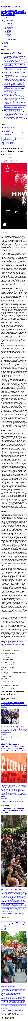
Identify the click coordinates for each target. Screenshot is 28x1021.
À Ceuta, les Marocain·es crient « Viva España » (15, 76)
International (9, 23)
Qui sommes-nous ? (8, 20)
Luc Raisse (5, 160)
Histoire (8, 35)
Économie (9, 32)
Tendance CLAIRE (10, 6)
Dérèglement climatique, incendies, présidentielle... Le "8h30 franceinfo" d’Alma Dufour (14, 102)
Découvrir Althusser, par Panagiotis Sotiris (14, 63)
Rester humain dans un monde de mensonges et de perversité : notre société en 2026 (15, 82)
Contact (5, 46)
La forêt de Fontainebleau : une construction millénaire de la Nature (14, 61)
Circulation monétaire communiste (12, 95)
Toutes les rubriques (11, 38)
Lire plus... (3, 121)
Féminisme (9, 28)
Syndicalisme (10, 27)
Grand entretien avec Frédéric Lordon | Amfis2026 (15, 67)
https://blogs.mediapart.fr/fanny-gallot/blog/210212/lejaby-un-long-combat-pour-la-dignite (13, 644)
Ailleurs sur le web (5, 18)
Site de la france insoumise (10, 128)
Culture (8, 36)
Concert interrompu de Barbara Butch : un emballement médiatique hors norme (13, 111)
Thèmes (5, 21)
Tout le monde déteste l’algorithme (12, 88)
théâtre (10, 157)
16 (1, 681)
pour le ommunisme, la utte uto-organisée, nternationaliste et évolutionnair (13, 13)
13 (1, 672)
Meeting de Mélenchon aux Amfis (12, 58)
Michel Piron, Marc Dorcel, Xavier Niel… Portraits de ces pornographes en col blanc (14, 117)
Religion (9, 31)
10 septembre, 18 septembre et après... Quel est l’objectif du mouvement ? (12, 810)
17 (1, 684)
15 (1, 679)
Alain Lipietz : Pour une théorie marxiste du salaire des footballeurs (14, 99)
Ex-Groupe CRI (7, 130)
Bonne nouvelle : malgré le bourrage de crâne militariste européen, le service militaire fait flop (15, 85)
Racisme (9, 30)
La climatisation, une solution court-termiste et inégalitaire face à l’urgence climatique (14, 108)
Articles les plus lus (11, 39)
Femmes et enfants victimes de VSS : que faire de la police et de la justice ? (14, 705)
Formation (6, 42)
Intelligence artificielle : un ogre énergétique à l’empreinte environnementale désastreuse (14, 80)
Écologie (9, 34)
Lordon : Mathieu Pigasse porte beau (12, 96)
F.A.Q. (5, 44)
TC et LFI (6, 43)
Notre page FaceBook (9, 127)
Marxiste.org (7, 131)
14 (1, 676)
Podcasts (6, 40)
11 (1, 667)
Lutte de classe (10, 26)
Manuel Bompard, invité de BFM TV (13, 72)
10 (1, 664)
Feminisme (3, 157)
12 (1, 670)
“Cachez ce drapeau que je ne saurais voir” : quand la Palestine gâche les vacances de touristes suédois (15, 114)
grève (7, 157)
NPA (8, 24)
